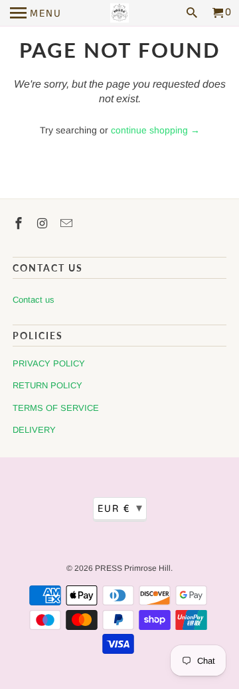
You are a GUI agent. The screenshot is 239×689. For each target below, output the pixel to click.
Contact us (33, 300)
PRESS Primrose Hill (133, 568)
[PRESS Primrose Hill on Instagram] (44, 223)
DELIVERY (34, 430)
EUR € (120, 508)
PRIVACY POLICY (49, 363)
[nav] (36, 13)
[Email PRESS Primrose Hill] (67, 223)
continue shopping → (155, 130)
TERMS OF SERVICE (56, 408)
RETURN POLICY (47, 385)
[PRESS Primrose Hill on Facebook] (20, 223)
